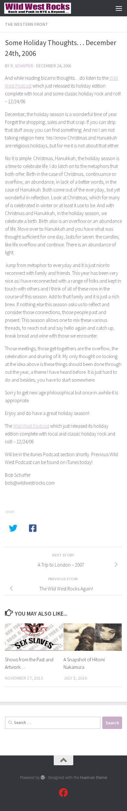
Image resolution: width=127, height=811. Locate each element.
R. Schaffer (21, 66)
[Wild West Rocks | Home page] (48, 8)
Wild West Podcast (31, 426)
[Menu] (119, 8)
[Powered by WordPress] (43, 777)
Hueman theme (93, 777)
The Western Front (26, 24)
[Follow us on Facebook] (63, 792)
